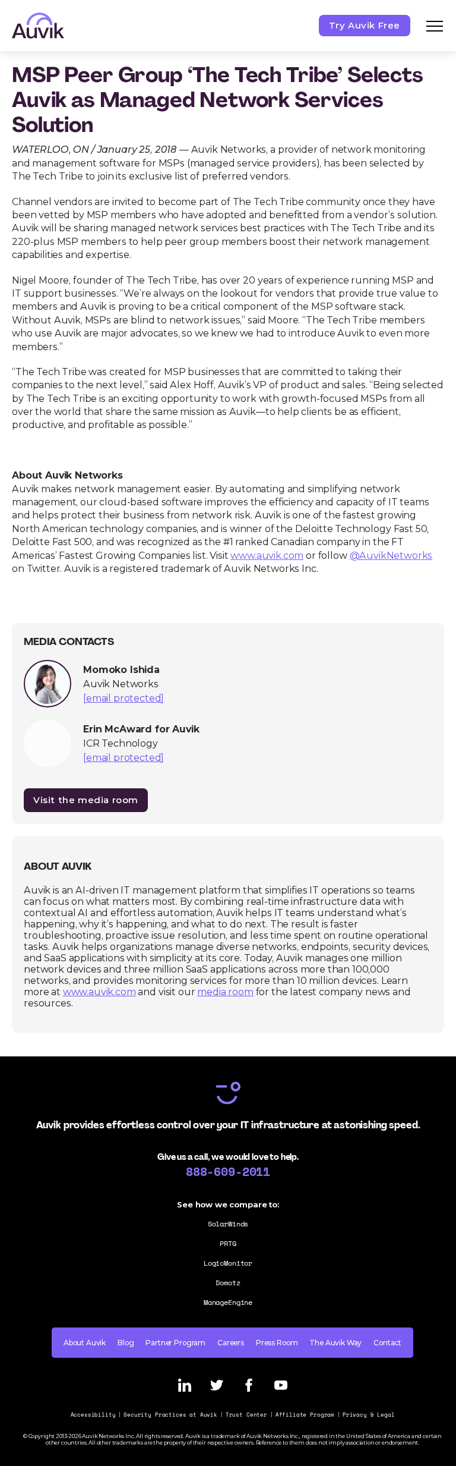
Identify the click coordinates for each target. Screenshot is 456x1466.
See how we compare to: (227, 1204)
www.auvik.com (99, 992)
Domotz (228, 1283)
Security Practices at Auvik (170, 1414)
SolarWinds (228, 1224)
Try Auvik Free (364, 25)
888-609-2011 (228, 1171)
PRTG (228, 1243)
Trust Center (246, 1414)
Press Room (276, 1342)
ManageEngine (228, 1302)
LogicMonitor (228, 1263)
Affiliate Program (305, 1414)
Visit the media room (85, 800)
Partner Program (175, 1342)
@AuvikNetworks (391, 555)
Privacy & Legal (369, 1414)
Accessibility (93, 1414)
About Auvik (85, 1342)
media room (225, 992)
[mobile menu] (434, 25)
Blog (126, 1342)
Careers (230, 1342)
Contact (387, 1342)
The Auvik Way (335, 1342)
